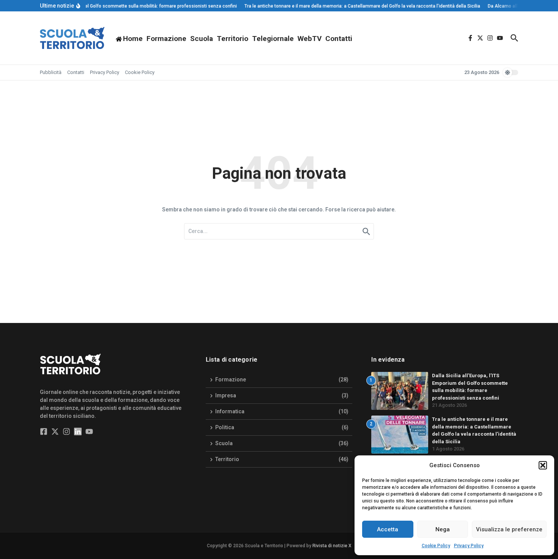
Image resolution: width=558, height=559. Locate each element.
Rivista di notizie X (332, 545)
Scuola (201, 38)
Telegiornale (273, 38)
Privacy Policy (469, 545)
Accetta (387, 529)
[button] (543, 465)
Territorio (232, 38)
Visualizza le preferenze (509, 529)
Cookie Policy (436, 545)
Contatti (338, 38)
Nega (442, 529)
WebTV (310, 38)
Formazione (166, 38)
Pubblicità (50, 72)
